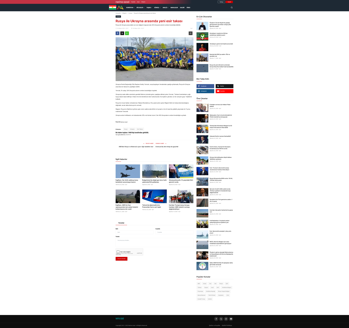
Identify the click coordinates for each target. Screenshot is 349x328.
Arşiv (138, 2)
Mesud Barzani (201, 295)
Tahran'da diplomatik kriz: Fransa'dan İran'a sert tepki (151, 206)
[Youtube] (231, 319)
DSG (228, 295)
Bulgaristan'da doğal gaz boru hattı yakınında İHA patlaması (154, 181)
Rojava (206, 287)
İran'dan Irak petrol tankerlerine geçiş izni (221, 211)
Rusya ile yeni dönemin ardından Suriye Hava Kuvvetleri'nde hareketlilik (221, 65)
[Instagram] (226, 319)
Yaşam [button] (149, 7)
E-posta (158, 229)
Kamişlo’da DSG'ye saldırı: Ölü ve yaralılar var (220, 55)
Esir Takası (140, 129)
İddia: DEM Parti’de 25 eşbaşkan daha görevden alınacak (221, 263)
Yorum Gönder (121, 258)
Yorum (117, 236)
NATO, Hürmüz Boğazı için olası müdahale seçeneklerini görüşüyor (220, 242)
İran (210, 283)
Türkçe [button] (221, 2)
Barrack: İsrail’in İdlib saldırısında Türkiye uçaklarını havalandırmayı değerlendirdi (220, 190)
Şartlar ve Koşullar (214, 325)
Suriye (204, 283)
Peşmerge (200, 291)
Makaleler (174, 7)
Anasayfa (118, 13)
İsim (117, 229)
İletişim (143, 2)
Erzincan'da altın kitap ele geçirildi (167, 146)
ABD (199, 283)
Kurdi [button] (229, 2)
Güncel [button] (156, 7)
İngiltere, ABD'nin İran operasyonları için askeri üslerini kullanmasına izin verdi (127, 207)
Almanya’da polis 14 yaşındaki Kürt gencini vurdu (181, 181)
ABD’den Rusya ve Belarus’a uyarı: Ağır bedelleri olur (136, 146)
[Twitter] (221, 319)
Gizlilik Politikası (227, 325)
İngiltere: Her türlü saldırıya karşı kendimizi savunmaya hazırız (127, 181)
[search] (231, 7)
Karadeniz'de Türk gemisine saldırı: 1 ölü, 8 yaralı (221, 200)
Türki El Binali (211, 295)
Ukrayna (132, 129)
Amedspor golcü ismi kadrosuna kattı (221, 44)
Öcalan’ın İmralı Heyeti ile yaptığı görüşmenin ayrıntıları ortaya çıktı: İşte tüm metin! (220, 24)
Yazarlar (133, 2)
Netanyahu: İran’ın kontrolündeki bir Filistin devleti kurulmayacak (221, 116)
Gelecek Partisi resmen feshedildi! (220, 136)
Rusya (125, 129)
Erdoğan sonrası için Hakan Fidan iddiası (220, 105)
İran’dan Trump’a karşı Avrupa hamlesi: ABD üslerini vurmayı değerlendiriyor (179, 207)
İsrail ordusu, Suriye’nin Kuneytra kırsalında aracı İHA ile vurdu (220, 147)
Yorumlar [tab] (121, 223)
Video (188, 7)
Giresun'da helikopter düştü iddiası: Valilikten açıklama (221, 158)
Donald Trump (201, 299)
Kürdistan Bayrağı (210, 291)
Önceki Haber (149, 143)
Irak (215, 283)
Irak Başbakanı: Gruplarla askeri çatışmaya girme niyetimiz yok (219, 221)
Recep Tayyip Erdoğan (223, 291)
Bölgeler (124, 13)
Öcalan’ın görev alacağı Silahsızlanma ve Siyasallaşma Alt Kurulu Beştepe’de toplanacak (221, 254)
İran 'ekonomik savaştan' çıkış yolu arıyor (220, 232)
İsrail (212, 287)
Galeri (182, 7)
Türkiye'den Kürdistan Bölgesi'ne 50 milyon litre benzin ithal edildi (221, 126)
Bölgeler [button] (140, 7)
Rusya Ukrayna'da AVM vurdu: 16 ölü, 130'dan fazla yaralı (221, 179)
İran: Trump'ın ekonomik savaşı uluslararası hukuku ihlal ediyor (219, 168)
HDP (218, 287)
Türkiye (199, 287)
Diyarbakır (220, 295)
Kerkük (210, 299)
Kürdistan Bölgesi (226, 287)
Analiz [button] (165, 7)
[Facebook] (216, 319)
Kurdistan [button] (129, 7)
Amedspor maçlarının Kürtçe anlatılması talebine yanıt (218, 34)
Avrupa (130, 13)
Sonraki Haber (160, 143)
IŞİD (227, 283)
